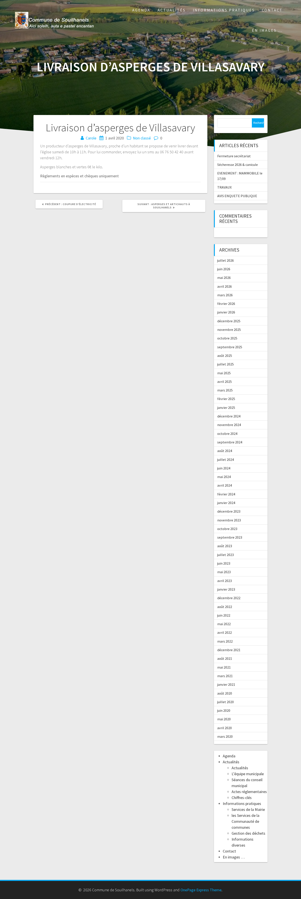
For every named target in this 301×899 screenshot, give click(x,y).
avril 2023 (224, 580)
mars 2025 (225, 390)
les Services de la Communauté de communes (245, 821)
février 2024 (226, 494)
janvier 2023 (226, 589)
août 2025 (224, 355)
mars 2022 (225, 641)
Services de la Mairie (248, 809)
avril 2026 (224, 286)
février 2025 (226, 399)
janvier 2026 (226, 312)
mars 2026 (225, 295)
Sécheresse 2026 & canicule (237, 164)
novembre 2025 (229, 329)
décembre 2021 (228, 650)
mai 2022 (224, 624)
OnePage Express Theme (200, 889)
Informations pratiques (224, 10)
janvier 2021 (226, 684)
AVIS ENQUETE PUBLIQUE (237, 196)
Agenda (141, 10)
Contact (272, 10)
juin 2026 (223, 269)
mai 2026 (224, 277)
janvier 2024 (226, 502)
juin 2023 (223, 563)
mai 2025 (224, 373)
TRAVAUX (224, 187)
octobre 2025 (227, 338)
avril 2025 (224, 381)
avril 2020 (224, 728)
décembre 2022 (228, 598)
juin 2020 (223, 710)
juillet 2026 (225, 260)
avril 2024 (224, 485)
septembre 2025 (229, 347)
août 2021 (224, 658)
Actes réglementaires (249, 791)
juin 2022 (223, 615)
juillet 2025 (225, 364)
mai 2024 (224, 477)
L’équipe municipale (248, 773)
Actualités (172, 10)
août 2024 (224, 451)
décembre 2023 (228, 511)
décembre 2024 (228, 416)
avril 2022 (224, 632)
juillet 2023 (225, 554)
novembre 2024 (229, 425)
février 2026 (226, 303)
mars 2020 (225, 736)
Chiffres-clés (242, 797)
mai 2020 (224, 719)
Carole (91, 138)
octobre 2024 (227, 433)
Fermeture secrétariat (234, 156)
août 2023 (224, 546)
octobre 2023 (227, 528)
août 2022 (224, 606)
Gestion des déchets (248, 833)
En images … (267, 30)
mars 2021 (225, 676)
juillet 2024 (225, 459)
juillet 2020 (225, 702)
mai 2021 (224, 667)
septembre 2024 (229, 442)
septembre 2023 (229, 537)
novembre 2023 (229, 520)
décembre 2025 (228, 321)
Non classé (142, 138)
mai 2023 (224, 572)
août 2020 (224, 693)
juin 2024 (223, 468)
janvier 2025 (226, 407)
